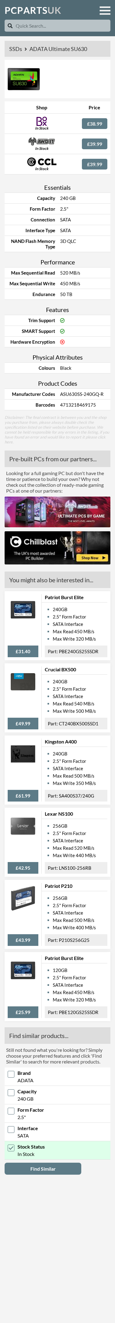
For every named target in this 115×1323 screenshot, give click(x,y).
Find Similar (43, 1169)
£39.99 (94, 144)
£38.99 (94, 124)
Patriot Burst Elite (64, 597)
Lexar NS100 (59, 814)
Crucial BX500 (60, 669)
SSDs (16, 48)
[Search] (10, 26)
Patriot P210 (58, 886)
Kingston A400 (61, 741)
